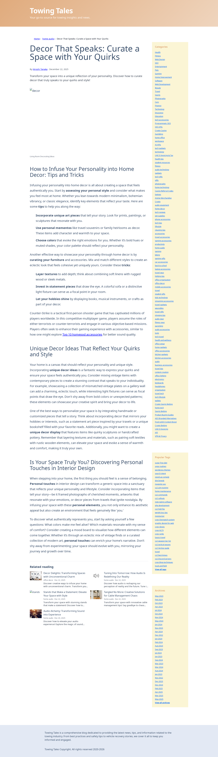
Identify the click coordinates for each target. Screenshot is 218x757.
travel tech (159, 393)
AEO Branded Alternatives (165, 418)
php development (162, 505)
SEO (156, 63)
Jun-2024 (158, 638)
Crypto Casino (161, 130)
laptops (158, 194)
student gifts (160, 294)
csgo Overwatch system (165, 519)
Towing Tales (51, 10)
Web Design (160, 59)
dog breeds (159, 480)
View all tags (160, 569)
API (156, 432)
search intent (160, 473)
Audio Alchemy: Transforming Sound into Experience (64, 612)
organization (160, 390)
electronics (159, 379)
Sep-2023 (159, 649)
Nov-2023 (159, 628)
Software (158, 81)
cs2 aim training (161, 487)
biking (157, 255)
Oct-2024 (159, 614)
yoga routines (160, 466)
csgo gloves (160, 527)
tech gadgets (160, 148)
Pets (157, 70)
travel (157, 290)
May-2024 (159, 621)
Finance (158, 105)
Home (37, 38)
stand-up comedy (162, 477)
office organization (162, 280)
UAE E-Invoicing (161, 429)
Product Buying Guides (164, 415)
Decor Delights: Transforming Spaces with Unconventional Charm (64, 574)
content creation (161, 372)
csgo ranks (159, 534)
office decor (160, 283)
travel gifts (159, 312)
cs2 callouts (160, 498)
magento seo (160, 484)
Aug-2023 (159, 646)
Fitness (158, 56)
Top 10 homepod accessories (82, 334)
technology (159, 152)
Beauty (158, 88)
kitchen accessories (163, 358)
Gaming (158, 73)
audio (157, 361)
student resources (162, 162)
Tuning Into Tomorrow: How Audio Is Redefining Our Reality (124, 574)
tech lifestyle (160, 397)
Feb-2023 (159, 599)
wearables (159, 308)
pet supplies (160, 216)
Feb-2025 (159, 688)
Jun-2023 (158, 656)
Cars (157, 102)
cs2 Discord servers (163, 559)
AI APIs (158, 144)
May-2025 (159, 699)
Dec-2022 (159, 635)
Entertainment (161, 66)
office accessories (162, 351)
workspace (159, 141)
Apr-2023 (159, 607)
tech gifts (159, 176)
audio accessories (162, 329)
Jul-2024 (158, 610)
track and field (161, 566)
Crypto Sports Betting (164, 404)
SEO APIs (159, 127)
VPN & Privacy (161, 436)
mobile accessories (163, 287)
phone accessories (162, 219)
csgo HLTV (159, 530)
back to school (161, 265)
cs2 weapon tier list (163, 541)
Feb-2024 (159, 642)
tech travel (159, 336)
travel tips (159, 368)
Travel (157, 91)
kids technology (161, 297)
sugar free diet (161, 463)
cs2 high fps (160, 509)
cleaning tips (160, 230)
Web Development (162, 84)
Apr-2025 (159, 692)
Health (157, 52)
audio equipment (162, 205)
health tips (159, 159)
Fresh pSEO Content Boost (166, 422)
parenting (159, 326)
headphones (160, 386)
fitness (157, 166)
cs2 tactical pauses (163, 544)
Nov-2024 (159, 617)
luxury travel (160, 537)
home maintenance (163, 491)
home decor (160, 208)
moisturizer (159, 516)
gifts (157, 180)
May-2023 (159, 596)
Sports (157, 95)
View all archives (162, 702)
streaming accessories (164, 301)
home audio (48, 38)
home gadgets (161, 347)
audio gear (159, 319)
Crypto (157, 201)
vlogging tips (160, 315)
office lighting (160, 376)
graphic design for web (164, 523)
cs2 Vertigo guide (162, 548)
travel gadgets (161, 304)
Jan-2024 (158, 624)
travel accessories (162, 237)
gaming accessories (163, 240)
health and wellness (163, 340)
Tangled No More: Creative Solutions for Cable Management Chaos (124, 593)
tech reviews (160, 212)
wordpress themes (162, 470)
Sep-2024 (159, 660)
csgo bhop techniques (164, 562)
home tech (159, 407)
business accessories (163, 365)
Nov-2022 (159, 678)
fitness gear (160, 322)
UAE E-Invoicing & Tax (164, 155)
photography (160, 184)
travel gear (159, 272)
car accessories (161, 262)
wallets (158, 400)
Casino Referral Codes (164, 191)
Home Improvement (163, 77)
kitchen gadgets (161, 354)
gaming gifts (160, 258)
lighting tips (159, 276)
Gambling (159, 134)
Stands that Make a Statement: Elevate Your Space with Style (65, 593)
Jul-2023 (158, 653)
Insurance (159, 113)
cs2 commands (161, 495)
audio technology (162, 169)
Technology (159, 109)
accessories (160, 233)
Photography (160, 98)
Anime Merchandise (163, 198)
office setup (160, 344)
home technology (162, 187)
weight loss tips (161, 512)
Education (159, 116)
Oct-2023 (159, 603)
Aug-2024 (159, 670)
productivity (160, 244)
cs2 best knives (161, 555)
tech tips (158, 223)
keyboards (159, 383)
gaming (158, 251)
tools (157, 333)
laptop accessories (162, 269)
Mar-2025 (159, 695)
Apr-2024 (159, 631)
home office (160, 137)
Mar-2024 (159, 667)
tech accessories (162, 120)
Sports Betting (161, 411)
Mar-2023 (159, 663)
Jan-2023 (158, 674)
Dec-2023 (159, 681)
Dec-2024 (159, 685)
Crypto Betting (161, 425)
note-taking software (163, 502)
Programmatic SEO (163, 123)
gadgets (158, 173)
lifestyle (158, 226)
